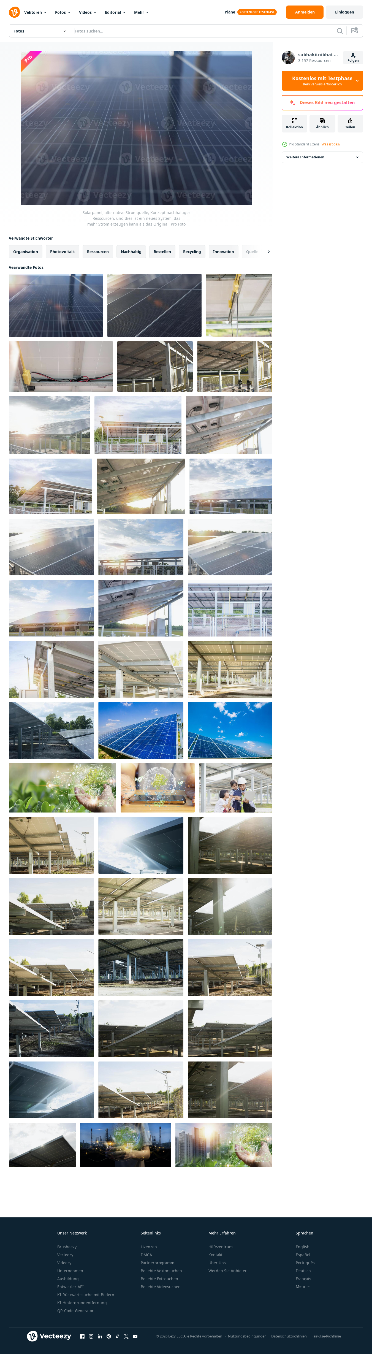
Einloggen (344, 12)
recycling (192, 251)
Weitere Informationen (305, 157)
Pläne (230, 12)
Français (303, 1278)
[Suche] (339, 31)
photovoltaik (62, 251)
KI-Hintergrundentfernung (82, 1302)
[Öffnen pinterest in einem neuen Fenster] (109, 1336)
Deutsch (303, 1270)
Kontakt (215, 1254)
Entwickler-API (70, 1286)
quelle (252, 251)
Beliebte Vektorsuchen (161, 1270)
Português (305, 1262)
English (302, 1246)
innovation (223, 251)
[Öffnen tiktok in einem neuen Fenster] (117, 1336)
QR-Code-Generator (75, 1310)
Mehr (139, 12)
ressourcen (98, 251)
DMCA (146, 1254)
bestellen (162, 251)
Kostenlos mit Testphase (322, 80)
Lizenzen (149, 1246)
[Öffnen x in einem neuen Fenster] (126, 1336)
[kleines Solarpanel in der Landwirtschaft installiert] (155, 366)
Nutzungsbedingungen (247, 1336)
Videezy (64, 1262)
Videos (85, 12)
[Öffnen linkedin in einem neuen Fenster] (100, 1336)
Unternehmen (70, 1270)
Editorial (113, 12)
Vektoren (33, 12)
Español (303, 1254)
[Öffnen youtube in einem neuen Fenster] (135, 1336)
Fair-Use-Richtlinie (326, 1336)
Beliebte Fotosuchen (159, 1278)
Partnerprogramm (157, 1262)
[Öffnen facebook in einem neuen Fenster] (82, 1336)
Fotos (60, 12)
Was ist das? (331, 144)
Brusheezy (67, 1246)
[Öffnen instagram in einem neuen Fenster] (91, 1336)
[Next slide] (264, 251)
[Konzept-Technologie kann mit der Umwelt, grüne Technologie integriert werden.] (62, 788)
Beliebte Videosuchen (161, 1286)
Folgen (353, 60)
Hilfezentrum (220, 1246)
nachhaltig (131, 251)
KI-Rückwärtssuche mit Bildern (85, 1294)
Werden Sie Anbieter (227, 1270)
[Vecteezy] (14, 12)
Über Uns (217, 1262)
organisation (25, 251)
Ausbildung (68, 1278)
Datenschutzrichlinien (289, 1336)
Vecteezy (65, 1254)
